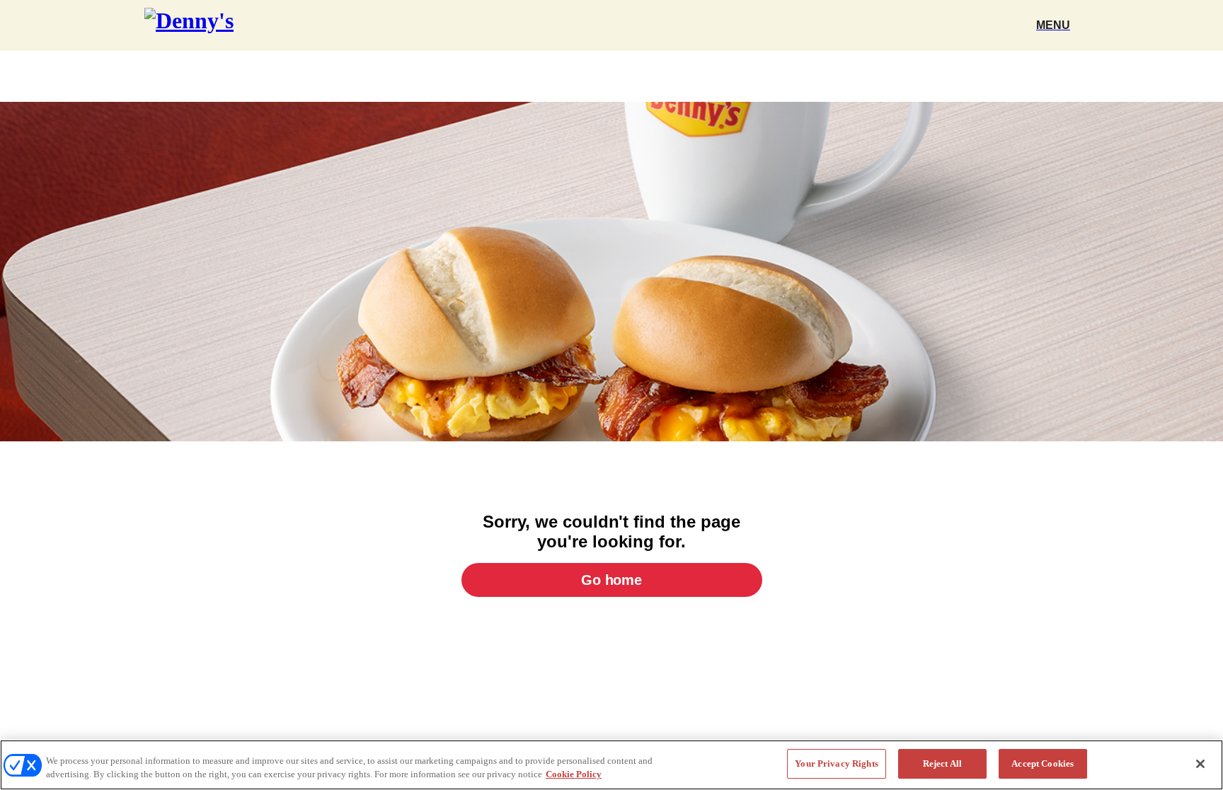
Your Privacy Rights (836, 763)
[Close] (1200, 763)
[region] (611, 765)
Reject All (942, 763)
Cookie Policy (574, 774)
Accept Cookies (1042, 763)
